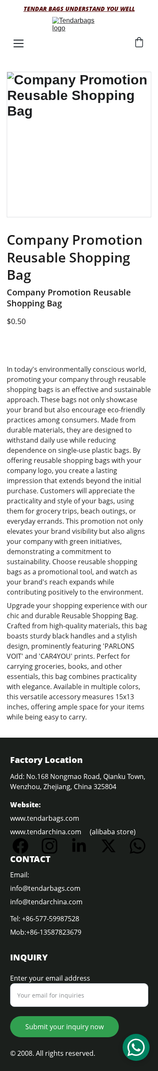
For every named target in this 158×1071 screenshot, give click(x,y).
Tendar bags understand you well (79, 9)
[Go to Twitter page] (113, 846)
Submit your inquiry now (64, 1026)
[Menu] (18, 43)
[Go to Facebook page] (25, 846)
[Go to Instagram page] (54, 846)
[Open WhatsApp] (136, 1047)
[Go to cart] (139, 43)
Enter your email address (50, 978)
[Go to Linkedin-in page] (83, 846)
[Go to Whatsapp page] (137, 846)
